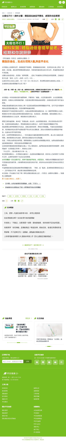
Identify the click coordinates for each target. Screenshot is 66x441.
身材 (36, 196)
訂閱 (27, 361)
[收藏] (47, 19)
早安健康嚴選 (38, 416)
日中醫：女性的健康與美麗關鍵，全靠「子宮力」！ (23, 183)
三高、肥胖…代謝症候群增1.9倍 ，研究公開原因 (22, 213)
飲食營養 (23, 7)
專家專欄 (36, 396)
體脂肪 (24, 196)
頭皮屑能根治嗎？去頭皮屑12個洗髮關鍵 (19, 218)
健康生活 (13, 7)
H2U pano (37, 424)
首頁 (3, 13)
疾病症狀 (4, 7)
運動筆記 (36, 427)
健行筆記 (36, 429)
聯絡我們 (5, 413)
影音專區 (60, 7)
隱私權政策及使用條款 (9, 418)
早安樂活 (5, 402)
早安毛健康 (37, 421)
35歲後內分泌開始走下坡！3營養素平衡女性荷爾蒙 (23, 187)
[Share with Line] (55, 19)
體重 (10, 196)
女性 (30, 196)
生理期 (17, 196)
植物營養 (36, 399)
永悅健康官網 (38, 410)
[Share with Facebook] (59, 19)
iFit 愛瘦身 (37, 432)
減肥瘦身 (32, 7)
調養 (43, 196)
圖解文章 (5, 399)
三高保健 (51, 7)
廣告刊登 (5, 416)
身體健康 (17, 13)
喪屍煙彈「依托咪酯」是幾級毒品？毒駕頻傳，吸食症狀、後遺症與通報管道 (32, 227)
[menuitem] (4, 7)
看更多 (27, 318)
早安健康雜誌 (38, 418)
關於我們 (5, 410)
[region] (33, 90)
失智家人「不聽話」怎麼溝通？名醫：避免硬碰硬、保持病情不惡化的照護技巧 (32, 223)
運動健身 (41, 7)
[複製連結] (62, 19)
